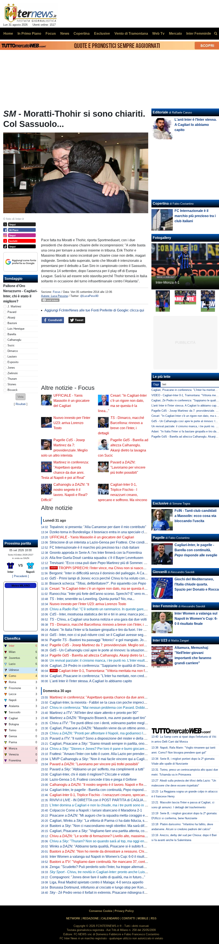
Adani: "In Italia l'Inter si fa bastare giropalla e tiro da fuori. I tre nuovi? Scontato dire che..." (117, 629)
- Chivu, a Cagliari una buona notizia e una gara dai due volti (98, 619)
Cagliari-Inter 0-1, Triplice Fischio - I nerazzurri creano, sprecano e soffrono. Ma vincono (116, 795)
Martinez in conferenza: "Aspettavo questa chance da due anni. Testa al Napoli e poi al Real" (120, 697)
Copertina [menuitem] (82, 33)
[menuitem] (215, 33)
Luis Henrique (15, 328)
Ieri (164, 384)
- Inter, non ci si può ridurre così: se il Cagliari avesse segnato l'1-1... (105, 635)
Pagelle (159, 537)
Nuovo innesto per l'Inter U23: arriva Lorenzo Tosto (71, 423)
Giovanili (160, 572)
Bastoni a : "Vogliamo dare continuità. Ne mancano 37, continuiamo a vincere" (111, 862)
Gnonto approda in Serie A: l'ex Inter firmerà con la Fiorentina (96, 552)
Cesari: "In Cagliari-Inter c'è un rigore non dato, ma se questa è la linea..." (104, 588)
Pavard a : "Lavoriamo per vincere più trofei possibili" (127, 467)
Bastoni (12, 323)
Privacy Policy (124, 911)
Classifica (12, 638)
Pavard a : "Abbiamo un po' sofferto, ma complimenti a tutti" (97, 769)
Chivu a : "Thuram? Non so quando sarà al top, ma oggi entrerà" (101, 841)
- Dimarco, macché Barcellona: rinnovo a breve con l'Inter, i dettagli (103, 624)
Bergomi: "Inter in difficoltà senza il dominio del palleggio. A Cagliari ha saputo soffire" (114, 573)
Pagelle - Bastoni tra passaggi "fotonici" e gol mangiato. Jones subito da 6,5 (109, 640)
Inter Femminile (165, 606)
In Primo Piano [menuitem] (29, 33)
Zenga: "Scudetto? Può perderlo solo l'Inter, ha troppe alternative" (99, 867)
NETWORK (73, 918)
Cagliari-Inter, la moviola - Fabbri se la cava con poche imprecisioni (100, 702)
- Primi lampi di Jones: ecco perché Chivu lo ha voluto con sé (99, 578)
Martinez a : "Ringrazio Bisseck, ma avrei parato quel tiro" (98, 718)
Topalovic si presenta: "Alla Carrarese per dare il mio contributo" (98, 527)
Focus (57, 291)
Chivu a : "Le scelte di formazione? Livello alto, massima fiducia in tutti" (108, 836)
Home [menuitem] (8, 33)
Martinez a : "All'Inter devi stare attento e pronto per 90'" (94, 713)
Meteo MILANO (21, 585)
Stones (11, 384)
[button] (20, 396)
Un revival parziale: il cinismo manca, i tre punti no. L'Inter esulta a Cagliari (106, 660)
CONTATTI (128, 918)
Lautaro (12, 356)
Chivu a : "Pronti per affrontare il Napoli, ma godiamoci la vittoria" (103, 733)
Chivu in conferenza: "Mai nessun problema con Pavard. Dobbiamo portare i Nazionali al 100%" (122, 707)
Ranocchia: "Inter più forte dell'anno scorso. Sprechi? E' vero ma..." (99, 594)
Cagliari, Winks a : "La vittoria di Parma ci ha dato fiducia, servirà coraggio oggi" (113, 820)
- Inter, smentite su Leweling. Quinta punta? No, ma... (92, 599)
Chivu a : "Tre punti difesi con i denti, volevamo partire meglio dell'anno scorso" (112, 723)
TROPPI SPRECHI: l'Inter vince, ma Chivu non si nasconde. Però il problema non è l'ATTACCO (127, 568)
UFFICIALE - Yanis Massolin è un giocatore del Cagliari (71, 401)
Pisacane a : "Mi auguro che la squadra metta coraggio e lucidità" (104, 815)
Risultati (21, 404)
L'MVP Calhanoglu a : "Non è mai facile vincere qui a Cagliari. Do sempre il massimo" (117, 759)
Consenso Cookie (100, 911)
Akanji (11, 317)
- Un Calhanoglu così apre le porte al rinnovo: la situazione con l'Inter (105, 650)
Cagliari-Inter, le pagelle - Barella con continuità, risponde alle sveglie (107, 790)
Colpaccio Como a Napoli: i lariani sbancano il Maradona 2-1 (96, 810)
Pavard (11, 312)
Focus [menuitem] (51, 33)
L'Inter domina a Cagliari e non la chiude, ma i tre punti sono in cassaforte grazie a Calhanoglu (121, 805)
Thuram (12, 378)
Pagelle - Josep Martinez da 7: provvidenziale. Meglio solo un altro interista (110, 645)
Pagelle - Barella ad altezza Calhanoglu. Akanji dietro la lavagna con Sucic (110, 655)
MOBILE (143, 918)
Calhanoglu (14, 339)
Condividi (54, 320)
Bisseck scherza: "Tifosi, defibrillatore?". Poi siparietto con (97, 583)
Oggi (156, 384)
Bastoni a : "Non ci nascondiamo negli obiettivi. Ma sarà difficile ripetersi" (108, 826)
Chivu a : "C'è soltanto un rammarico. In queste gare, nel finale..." (106, 609)
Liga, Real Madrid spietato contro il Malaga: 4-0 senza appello (96, 882)
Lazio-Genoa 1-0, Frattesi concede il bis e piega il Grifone (93, 779)
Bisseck (12, 390)
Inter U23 (160, 640)
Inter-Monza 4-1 (167, 282)
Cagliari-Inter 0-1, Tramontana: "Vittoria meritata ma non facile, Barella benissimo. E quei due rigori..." (131, 671)
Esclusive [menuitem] (102, 33)
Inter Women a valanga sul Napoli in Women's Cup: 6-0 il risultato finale (104, 856)
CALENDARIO (110, 918)
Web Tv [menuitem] (158, 33)
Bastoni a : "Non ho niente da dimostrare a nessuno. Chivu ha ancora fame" (111, 851)
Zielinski (12, 373)
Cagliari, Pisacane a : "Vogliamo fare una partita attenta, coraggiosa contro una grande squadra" (125, 831)
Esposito (12, 362)
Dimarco (12, 351)
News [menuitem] (64, 33)
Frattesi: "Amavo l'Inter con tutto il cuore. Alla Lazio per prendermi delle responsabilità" (115, 754)
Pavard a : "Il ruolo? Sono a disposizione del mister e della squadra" (104, 738)
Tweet (78, 320)
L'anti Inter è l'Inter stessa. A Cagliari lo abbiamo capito (91, 681)
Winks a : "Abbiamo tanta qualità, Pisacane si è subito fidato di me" (105, 846)
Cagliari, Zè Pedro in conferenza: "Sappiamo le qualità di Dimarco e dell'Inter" (108, 665)
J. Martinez (14, 306)
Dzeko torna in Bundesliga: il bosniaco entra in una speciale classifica (102, 532)
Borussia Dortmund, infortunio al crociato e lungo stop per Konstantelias (104, 887)
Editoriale (160, 112)
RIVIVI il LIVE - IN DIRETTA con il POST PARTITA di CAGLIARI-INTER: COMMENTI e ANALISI (122, 800)
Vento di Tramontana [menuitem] (131, 33)
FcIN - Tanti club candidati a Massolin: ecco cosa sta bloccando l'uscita (195, 516)
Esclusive (161, 503)
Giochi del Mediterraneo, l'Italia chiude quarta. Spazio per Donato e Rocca (197, 584)
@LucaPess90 (89, 296)
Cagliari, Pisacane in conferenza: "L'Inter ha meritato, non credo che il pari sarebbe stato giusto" (122, 676)
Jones (11, 367)
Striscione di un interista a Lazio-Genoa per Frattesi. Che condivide (100, 542)
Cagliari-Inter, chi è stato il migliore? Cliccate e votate (90, 774)
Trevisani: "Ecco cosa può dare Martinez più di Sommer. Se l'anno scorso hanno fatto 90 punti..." (127, 563)
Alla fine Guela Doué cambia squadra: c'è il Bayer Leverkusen (96, 558)
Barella (11, 334)
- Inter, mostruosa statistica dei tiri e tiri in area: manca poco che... (102, 614)
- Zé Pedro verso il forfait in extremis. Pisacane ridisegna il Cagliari (103, 892)
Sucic (11, 345)
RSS (154, 918)
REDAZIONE (91, 918)
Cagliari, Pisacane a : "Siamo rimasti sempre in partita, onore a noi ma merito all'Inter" (117, 743)
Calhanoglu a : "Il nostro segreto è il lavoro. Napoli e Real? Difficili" (105, 784)
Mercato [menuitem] (175, 33)
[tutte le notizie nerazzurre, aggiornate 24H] (30, 13)
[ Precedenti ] (20, 576)
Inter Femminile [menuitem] (198, 33)
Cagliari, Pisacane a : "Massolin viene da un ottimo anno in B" (101, 728)
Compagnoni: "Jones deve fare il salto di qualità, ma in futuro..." (97, 877)
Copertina (161, 203)
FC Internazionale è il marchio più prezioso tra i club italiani (94, 547)
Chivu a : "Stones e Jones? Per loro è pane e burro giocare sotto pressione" (110, 748)
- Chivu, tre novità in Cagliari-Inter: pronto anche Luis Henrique (105, 872)
